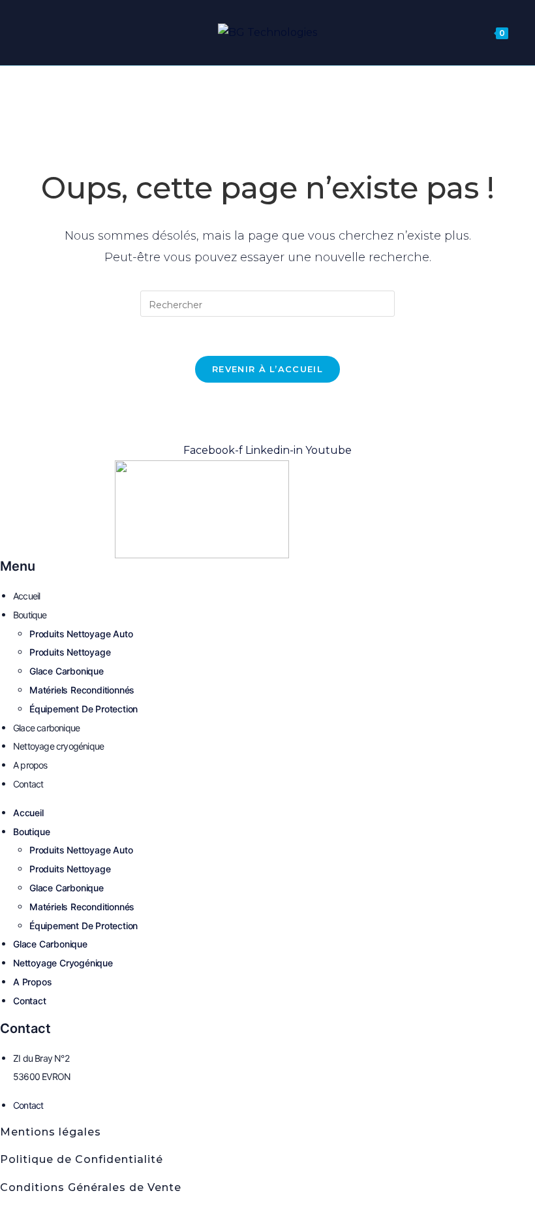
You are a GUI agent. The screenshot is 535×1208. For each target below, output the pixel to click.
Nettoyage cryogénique (58, 746)
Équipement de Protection (83, 708)
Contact (28, 783)
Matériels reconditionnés (81, 689)
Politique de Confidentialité (81, 1159)
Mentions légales (50, 1132)
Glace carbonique (46, 727)
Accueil (26, 595)
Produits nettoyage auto (80, 633)
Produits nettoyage (69, 652)
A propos (30, 765)
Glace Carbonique (66, 670)
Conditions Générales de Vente (90, 1187)
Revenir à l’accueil (267, 369)
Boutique (30, 614)
